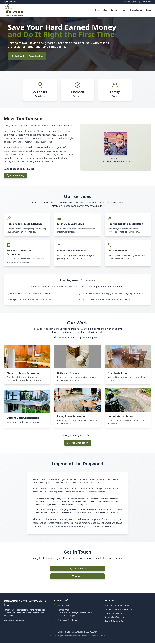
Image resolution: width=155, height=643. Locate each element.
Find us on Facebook (67, 620)
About (105, 10)
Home (97, 10)
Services (114, 10)
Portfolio (123, 10)
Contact (148, 10)
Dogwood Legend (136, 10)
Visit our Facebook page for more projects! (79, 337)
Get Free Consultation (77, 442)
